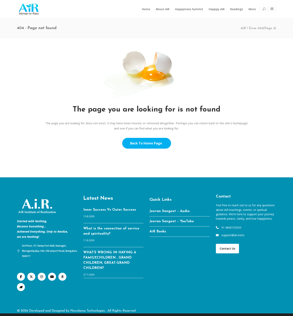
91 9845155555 (231, 227)
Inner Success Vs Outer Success (109, 209)
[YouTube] (52, 277)
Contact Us (227, 248)
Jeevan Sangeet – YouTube (171, 221)
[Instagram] (42, 277)
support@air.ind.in (232, 235)
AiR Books (157, 231)
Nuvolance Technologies (88, 310)
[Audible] (62, 277)
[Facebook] (21, 277)
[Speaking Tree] (21, 287)
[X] (31, 277)
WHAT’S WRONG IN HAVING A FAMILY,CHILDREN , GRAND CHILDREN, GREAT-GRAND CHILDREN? (109, 260)
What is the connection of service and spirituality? (111, 231)
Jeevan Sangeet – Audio (169, 211)
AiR (243, 28)
